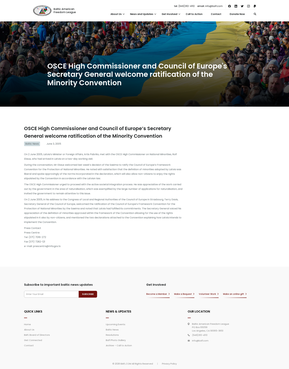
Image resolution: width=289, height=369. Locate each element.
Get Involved (169, 14)
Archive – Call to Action (119, 345)
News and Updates (141, 14)
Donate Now (237, 14)
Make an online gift (233, 294)
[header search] (254, 14)
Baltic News (32, 143)
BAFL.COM (126, 363)
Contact (216, 14)
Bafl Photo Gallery (116, 340)
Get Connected (33, 340)
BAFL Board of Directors (37, 334)
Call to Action (194, 14)
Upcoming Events (115, 324)
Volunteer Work (207, 294)
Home (27, 324)
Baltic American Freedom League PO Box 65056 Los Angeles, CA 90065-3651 (210, 327)
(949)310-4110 (184, 6)
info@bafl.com (210, 6)
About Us (116, 14)
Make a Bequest (183, 294)
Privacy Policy (169, 363)
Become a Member (156, 294)
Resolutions (112, 334)
